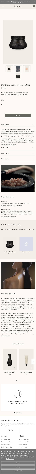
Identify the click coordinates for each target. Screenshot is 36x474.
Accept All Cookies (18, 471)
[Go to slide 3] (18, 412)
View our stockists (24, 442)
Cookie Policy (10, 459)
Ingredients (5, 159)
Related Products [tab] (18, 344)
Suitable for (5, 147)
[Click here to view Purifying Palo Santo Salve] (10, 244)
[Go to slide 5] (21, 412)
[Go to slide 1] (14, 412)
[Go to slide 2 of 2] (19, 380)
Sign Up (10, 430)
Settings (18, 463)
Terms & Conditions (6, 442)
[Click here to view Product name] (26, 244)
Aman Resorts (23, 447)
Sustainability (23, 444)
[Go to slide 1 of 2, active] (16, 380)
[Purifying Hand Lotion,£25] (26, 359)
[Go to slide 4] (19, 412)
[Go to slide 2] (16, 412)
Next (33, 361)
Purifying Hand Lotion (26, 372)
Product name (26, 252)
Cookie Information (6, 447)
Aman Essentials (24, 439)
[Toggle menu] (3, 6)
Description (5, 124)
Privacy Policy (5, 444)
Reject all (18, 467)
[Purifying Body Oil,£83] (10, 359)
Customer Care (5, 439)
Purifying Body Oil (9, 372)
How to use (5, 153)
